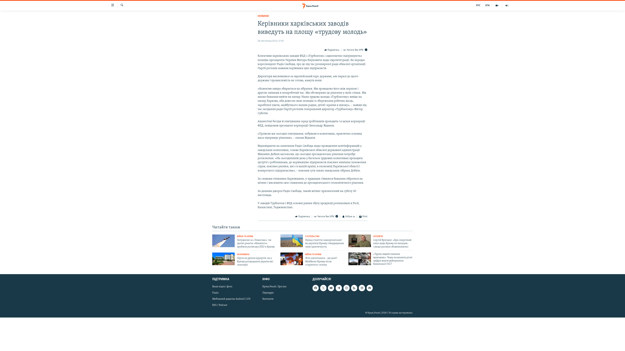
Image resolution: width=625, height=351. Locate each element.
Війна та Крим (245, 236)
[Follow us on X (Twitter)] (323, 288)
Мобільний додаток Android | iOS (231, 299)
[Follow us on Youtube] (331, 288)
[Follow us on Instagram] (346, 288)
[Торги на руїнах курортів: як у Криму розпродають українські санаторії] (223, 259)
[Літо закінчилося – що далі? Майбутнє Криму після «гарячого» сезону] (291, 259)
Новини (263, 16)
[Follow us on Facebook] (315, 288)
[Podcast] (362, 288)
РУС (478, 5)
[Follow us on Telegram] (339, 288)
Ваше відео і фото (222, 286)
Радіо (215, 293)
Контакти (268, 299)
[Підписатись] (370, 288)
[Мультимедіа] (497, 5)
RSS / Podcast (219, 305)
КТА (487, 5)
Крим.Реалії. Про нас (274, 286)
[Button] (332, 50)
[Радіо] (507, 5)
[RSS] (354, 288)
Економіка (243, 254)
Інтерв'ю (378, 236)
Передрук (268, 293)
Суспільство (312, 236)
